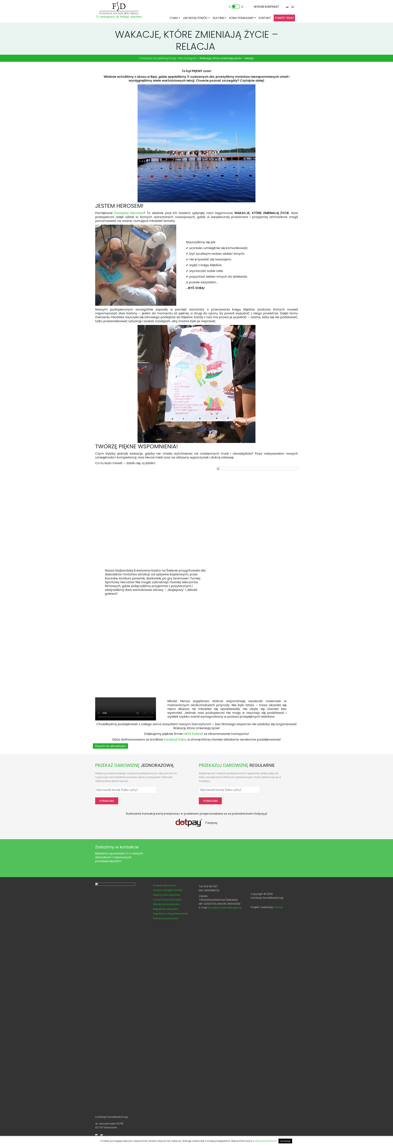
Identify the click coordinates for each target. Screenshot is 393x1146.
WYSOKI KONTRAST (266, 7)
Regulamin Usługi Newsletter (170, 913)
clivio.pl (278, 907)
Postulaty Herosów (129, 213)
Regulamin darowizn (165, 909)
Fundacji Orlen (175, 739)
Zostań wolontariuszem (167, 899)
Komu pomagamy (241, 18)
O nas (174, 18)
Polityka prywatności (166, 918)
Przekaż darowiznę (164, 885)
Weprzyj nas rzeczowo (166, 895)
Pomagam (107, 801)
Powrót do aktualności (110, 746)
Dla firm (218, 18)
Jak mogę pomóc (195, 18)
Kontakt (265, 18)
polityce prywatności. (265, 1140)
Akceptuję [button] (285, 1141)
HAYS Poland (193, 734)
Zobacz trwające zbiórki (167, 890)
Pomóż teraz (284, 18)
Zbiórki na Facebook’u (166, 904)
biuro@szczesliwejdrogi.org (224, 907)
